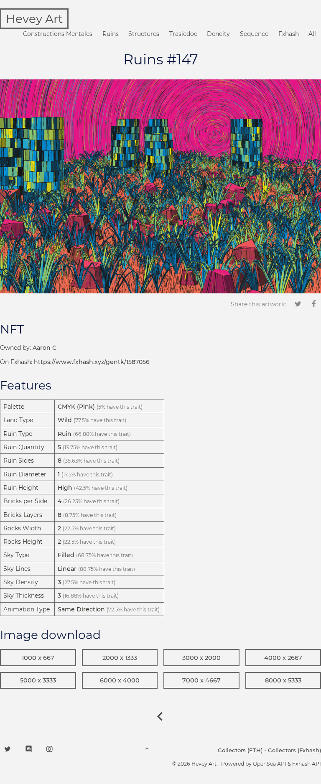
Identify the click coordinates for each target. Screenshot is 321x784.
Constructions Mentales (57, 34)
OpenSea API (269, 764)
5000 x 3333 (38, 680)
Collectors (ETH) (240, 750)
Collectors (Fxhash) (294, 750)
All (312, 34)
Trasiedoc (183, 34)
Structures (143, 34)
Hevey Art (34, 19)
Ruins (110, 34)
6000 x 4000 (120, 680)
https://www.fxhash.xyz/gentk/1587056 (92, 362)
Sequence (254, 34)
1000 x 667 (38, 658)
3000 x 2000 (201, 658)
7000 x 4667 (201, 680)
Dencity (218, 34)
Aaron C (44, 347)
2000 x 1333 (119, 658)
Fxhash (288, 34)
